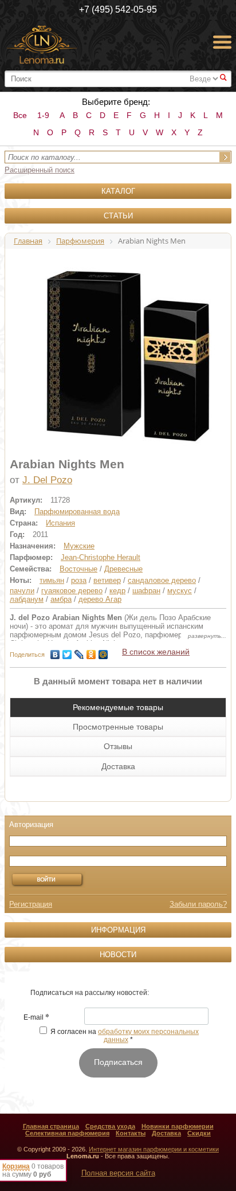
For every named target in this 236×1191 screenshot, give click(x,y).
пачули (22, 590)
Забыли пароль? (198, 904)
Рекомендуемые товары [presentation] (118, 707)
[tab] (118, 707)
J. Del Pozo (47, 480)
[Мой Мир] (103, 651)
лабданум (27, 599)
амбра (61, 599)
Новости (118, 954)
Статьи (118, 215)
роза (78, 580)
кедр (117, 590)
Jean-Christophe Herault (100, 557)
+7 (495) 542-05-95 (118, 9)
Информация (118, 930)
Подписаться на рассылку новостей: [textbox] (89, 993)
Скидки (199, 1133)
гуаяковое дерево (72, 590)
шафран (146, 590)
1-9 (43, 115)
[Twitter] (67, 651)
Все (20, 115)
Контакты (130, 1133)
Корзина (16, 1166)
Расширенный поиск (39, 170)
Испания (60, 523)
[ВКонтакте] (55, 651)
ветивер (107, 580)
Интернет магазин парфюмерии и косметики (154, 1149)
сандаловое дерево (162, 580)
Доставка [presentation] (118, 766)
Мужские (79, 546)
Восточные (78, 569)
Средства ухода (110, 1126)
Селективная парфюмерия (67, 1133)
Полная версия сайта (118, 1173)
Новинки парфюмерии (177, 1126)
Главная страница (51, 1126)
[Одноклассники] (91, 651)
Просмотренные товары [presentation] (118, 726)
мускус (179, 590)
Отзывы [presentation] (118, 746)
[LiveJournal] (79, 651)
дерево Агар (99, 599)
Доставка (166, 1133)
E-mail (36, 1017)
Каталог (118, 191)
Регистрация (30, 904)
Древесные (123, 569)
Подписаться (118, 1062)
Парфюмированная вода (77, 511)
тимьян (52, 580)
